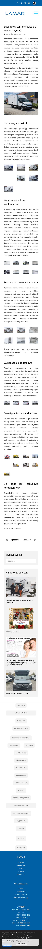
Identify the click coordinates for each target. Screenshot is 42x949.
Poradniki (9, 34)
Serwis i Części (21, 895)
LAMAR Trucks (21, 753)
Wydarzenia (13, 745)
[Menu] (36, 13)
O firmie (21, 862)
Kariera (21, 872)
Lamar (15, 13)
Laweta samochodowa (21, 813)
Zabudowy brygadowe (21, 798)
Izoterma (21, 838)
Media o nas (21, 865)
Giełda (21, 889)
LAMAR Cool (21, 775)
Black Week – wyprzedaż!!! (17, 694)
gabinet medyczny (21, 728)
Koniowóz (21, 721)
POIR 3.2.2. (21, 875)
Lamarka (21, 829)
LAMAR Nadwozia (19, 34)
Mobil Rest (21, 848)
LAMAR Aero (21, 760)
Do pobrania (21, 892)
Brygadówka (21, 821)
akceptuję (21, 943)
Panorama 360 (21, 768)
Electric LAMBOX (21, 783)
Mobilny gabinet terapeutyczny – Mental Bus (19, 601)
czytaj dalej (30, 941)
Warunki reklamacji (21, 898)
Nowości (21, 790)
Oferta (21, 868)
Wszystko (21, 705)
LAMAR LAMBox (21, 713)
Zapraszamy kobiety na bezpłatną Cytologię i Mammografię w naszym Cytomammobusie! (21, 662)
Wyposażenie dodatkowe (21, 738)
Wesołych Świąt (12, 631)
